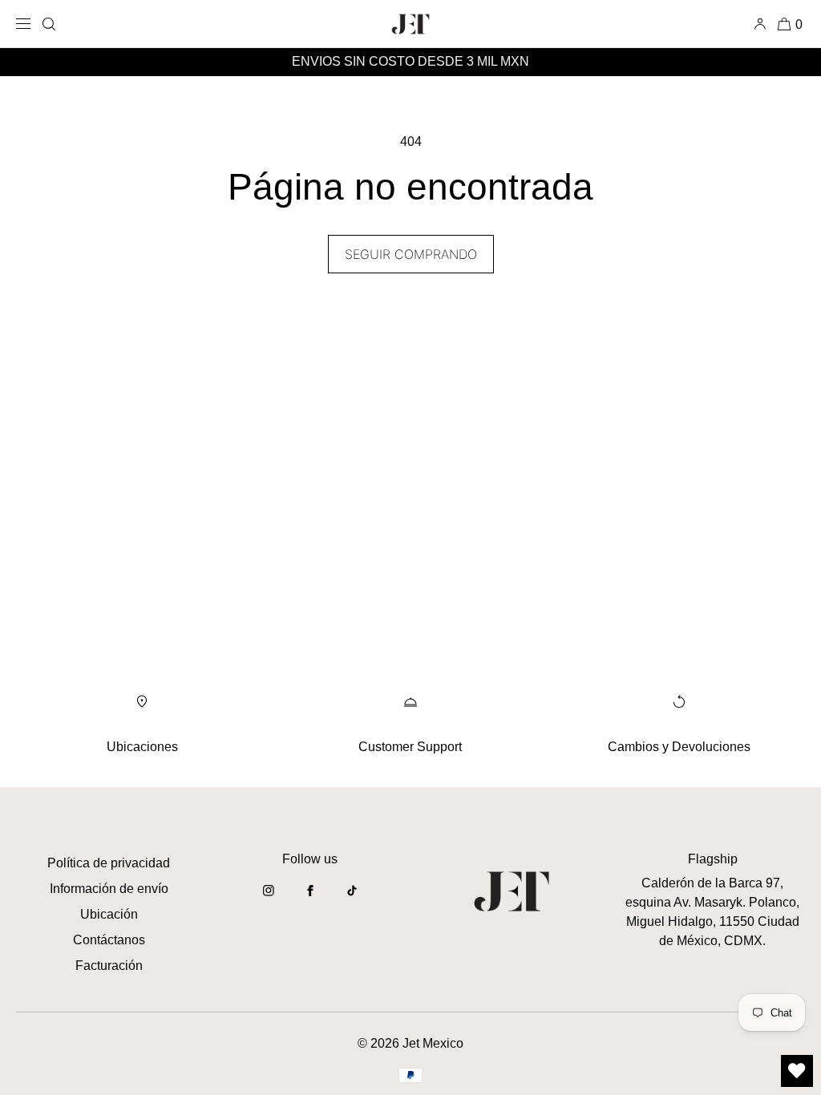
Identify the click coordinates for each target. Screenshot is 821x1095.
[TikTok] (352, 898)
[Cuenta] (763, 23)
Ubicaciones (142, 747)
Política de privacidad (108, 863)
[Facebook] (310, 898)
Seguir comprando (411, 254)
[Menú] (26, 23)
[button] (49, 23)
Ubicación (109, 914)
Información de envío (109, 888)
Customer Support (410, 747)
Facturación (109, 965)
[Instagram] (268, 898)
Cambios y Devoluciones (679, 747)
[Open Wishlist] (797, 1071)
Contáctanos (109, 940)
